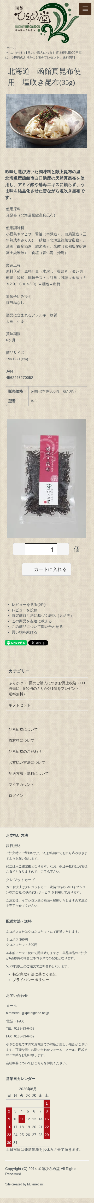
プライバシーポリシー (31, 980)
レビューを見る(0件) (29, 604)
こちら (39, 1063)
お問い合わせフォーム (46, 1050)
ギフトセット (20, 705)
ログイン (16, 795)
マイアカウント (21, 784)
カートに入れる (50, 569)
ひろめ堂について (23, 729)
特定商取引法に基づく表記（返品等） (43, 615)
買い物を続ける (24, 632)
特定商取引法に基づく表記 (34, 974)
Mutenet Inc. (35, 1184)
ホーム (11, 48)
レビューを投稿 (24, 610)
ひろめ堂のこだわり (25, 751)
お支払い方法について (27, 762)
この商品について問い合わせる (37, 626)
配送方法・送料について (29, 773)
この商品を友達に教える (32, 621)
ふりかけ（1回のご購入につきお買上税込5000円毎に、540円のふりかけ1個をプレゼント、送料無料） (47, 688)
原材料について (21, 740)
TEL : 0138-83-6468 (20, 1028)
